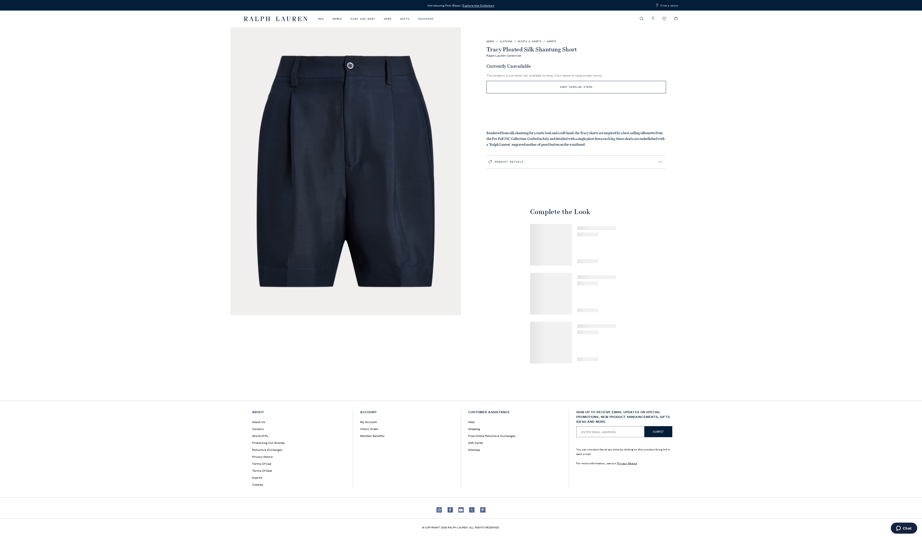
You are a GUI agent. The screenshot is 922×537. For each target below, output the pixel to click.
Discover (425, 19)
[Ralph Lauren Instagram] (439, 510)
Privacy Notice (627, 463)
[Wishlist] (664, 19)
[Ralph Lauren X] (471, 510)
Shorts (551, 41)
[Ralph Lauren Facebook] (450, 510)
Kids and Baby (363, 19)
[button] (642, 19)
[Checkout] (676, 18)
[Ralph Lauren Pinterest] (482, 510)
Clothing (506, 41)
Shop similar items (576, 87)
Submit (658, 432)
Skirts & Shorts (530, 41)
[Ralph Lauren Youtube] (461, 510)
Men (321, 19)
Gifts (405, 19)
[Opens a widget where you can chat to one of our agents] (904, 529)
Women (337, 19)
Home (388, 19)
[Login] (653, 18)
